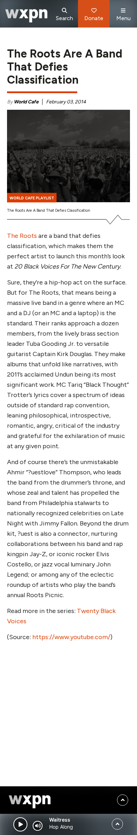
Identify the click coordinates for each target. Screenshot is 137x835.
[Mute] (38, 826)
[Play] (20, 824)
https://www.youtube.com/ (71, 637)
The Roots (22, 236)
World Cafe (26, 102)
